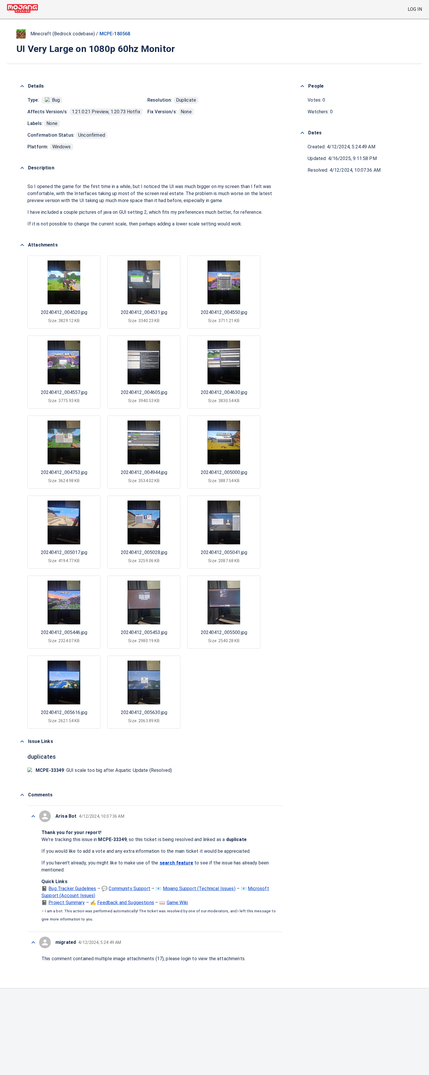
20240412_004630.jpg (224, 392)
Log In (415, 9)
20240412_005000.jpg (224, 472)
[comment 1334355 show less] (33, 942)
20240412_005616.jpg (64, 712)
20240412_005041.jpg (224, 552)
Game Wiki (177, 902)
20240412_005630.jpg (144, 712)
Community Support (129, 888)
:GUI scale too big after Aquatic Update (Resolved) (104, 770)
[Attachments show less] (22, 245)
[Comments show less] (22, 795)
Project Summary (66, 902)
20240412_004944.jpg (144, 472)
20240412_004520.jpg (64, 312)
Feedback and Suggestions (125, 902)
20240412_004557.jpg (64, 392)
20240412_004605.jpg (144, 392)
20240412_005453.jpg (144, 632)
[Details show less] (22, 86)
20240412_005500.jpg (224, 632)
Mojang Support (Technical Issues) (199, 888)
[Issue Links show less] (22, 741)
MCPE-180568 (115, 34)
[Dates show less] (302, 133)
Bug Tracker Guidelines (72, 888)
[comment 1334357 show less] (33, 816)
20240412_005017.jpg (64, 552)
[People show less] (302, 86)
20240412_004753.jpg (64, 472)
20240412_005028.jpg (144, 552)
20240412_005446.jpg (64, 632)
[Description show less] (22, 168)
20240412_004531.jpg (144, 312)
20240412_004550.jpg (224, 312)
